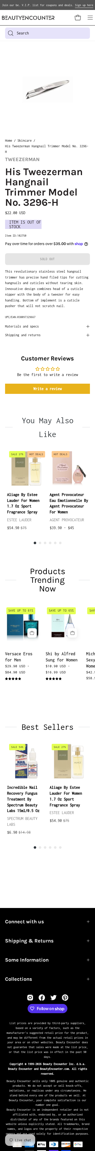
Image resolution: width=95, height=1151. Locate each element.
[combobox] (47, 33)
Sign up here (84, 5)
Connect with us (24, 922)
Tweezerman (22, 159)
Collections (18, 979)
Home (8, 140)
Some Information (27, 960)
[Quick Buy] (32, 633)
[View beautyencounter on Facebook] (42, 997)
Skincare (24, 140)
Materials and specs (22, 326)
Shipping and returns (23, 335)
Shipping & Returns (29, 941)
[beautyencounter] (28, 18)
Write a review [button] (47, 388)
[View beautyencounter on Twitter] (53, 997)
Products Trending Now (47, 580)
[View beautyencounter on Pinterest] (65, 997)
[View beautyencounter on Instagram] (30, 997)
